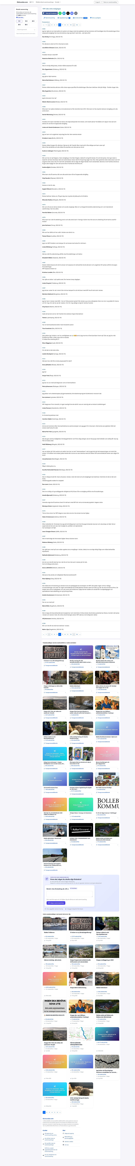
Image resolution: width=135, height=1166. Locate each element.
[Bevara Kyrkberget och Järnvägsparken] (107, 759)
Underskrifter (81, 18)
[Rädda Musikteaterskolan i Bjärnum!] (107, 732)
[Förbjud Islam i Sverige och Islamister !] (81, 809)
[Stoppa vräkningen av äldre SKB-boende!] (55, 682)
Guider (45, 1130)
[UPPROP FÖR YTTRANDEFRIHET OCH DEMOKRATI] (81, 835)
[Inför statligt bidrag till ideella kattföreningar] (81, 733)
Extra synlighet (96, 18)
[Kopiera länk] (76, 13)
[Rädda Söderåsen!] (81, 682)
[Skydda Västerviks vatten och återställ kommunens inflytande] (107, 657)
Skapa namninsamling (57, 903)
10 (70, 25)
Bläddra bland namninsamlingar (45, 2)
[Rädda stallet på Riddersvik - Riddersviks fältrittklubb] (107, 835)
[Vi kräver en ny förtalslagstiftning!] (55, 656)
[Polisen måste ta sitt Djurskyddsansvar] (55, 733)
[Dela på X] (68, 13)
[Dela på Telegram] (64, 13)
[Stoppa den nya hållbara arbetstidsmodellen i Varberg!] (107, 708)
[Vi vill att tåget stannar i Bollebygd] (107, 809)
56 (77, 25)
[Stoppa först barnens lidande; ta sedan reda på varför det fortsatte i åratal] (81, 708)
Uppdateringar (64, 18)
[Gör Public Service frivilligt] (107, 783)
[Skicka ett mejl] (72, 13)
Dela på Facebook (51, 13)
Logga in (97, 2)
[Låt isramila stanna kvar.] (55, 783)
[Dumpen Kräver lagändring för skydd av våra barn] (81, 784)
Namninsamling (50, 18)
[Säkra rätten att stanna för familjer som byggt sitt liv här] (107, 682)
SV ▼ (32, 2)
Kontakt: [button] (57, 2)
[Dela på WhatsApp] (60, 13)
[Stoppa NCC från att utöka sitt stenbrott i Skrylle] (55, 708)
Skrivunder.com (22, 2)
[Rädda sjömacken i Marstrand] (55, 834)
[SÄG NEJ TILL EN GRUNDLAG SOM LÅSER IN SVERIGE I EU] (55, 809)
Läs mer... (21, 17)
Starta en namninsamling (110, 2)
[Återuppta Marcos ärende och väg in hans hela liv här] (81, 759)
